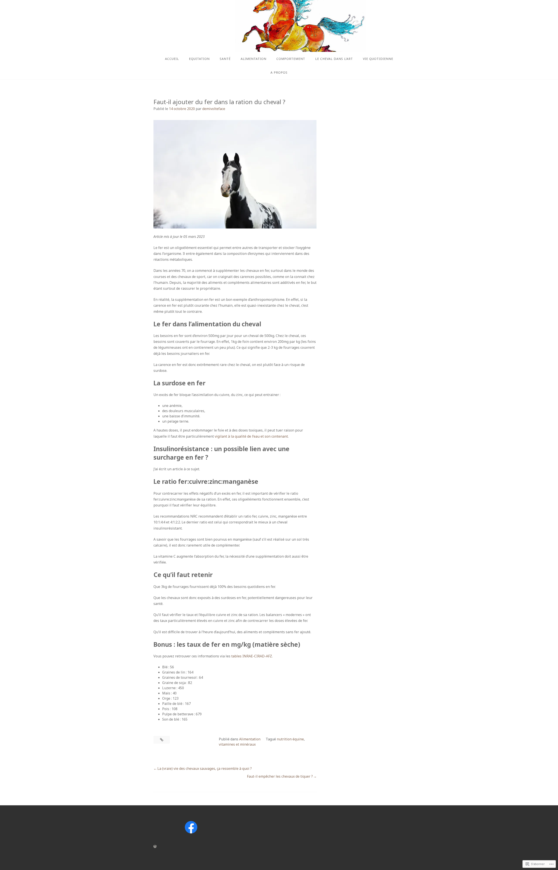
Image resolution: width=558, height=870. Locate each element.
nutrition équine (290, 739)
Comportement (290, 59)
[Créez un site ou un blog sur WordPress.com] (155, 846)
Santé (225, 59)
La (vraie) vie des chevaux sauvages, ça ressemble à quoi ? (204, 768)
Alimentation (253, 59)
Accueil (172, 59)
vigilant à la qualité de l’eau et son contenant (251, 436)
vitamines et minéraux (237, 744)
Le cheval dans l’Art (334, 59)
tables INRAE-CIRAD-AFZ (251, 656)
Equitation (199, 59)
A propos (279, 72)
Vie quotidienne (378, 59)
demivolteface (213, 108)
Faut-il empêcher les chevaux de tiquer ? (280, 776)
